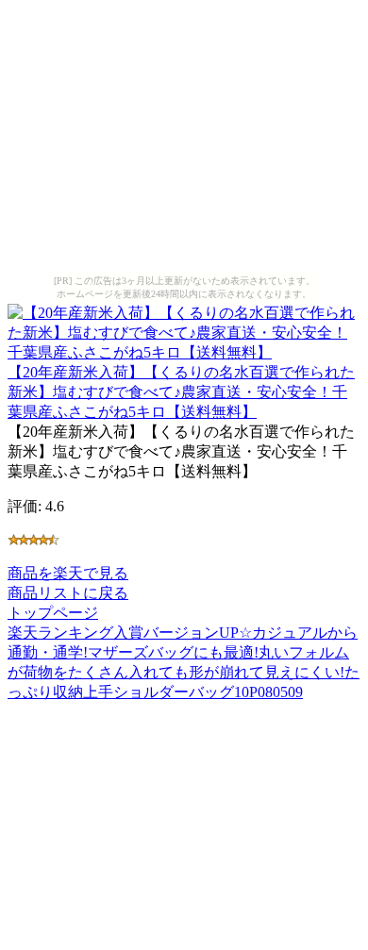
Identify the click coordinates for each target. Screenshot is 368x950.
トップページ (53, 613)
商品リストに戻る (68, 593)
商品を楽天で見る (68, 573)
